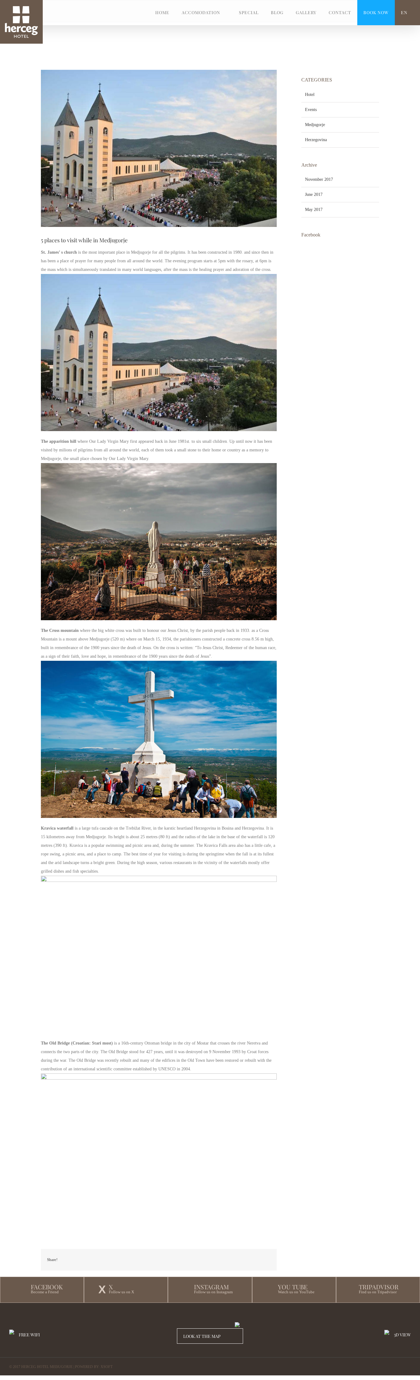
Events (311, 109)
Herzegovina (316, 139)
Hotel (310, 94)
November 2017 (319, 179)
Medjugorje (315, 124)
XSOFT (107, 1367)
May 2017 (314, 209)
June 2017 (314, 194)
